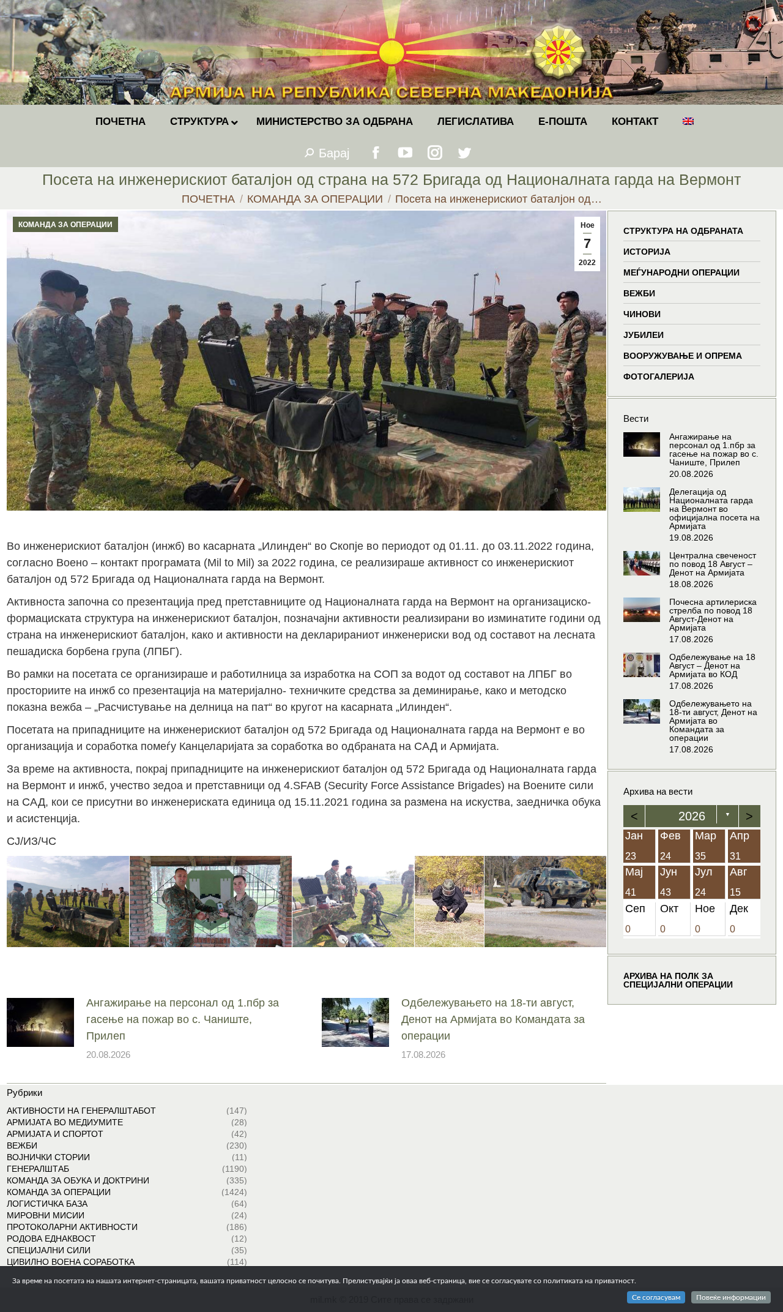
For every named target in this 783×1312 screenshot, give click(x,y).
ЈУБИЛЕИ (643, 335)
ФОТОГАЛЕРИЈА (658, 376)
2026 (691, 816)
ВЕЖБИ (639, 293)
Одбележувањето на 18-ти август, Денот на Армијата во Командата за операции (493, 1019)
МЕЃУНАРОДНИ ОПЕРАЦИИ (681, 272)
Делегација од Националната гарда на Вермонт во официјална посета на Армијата (714, 508)
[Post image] (40, 1022)
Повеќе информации (731, 1297)
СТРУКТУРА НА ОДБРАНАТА (683, 231)
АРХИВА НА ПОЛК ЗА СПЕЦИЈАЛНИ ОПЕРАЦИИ (678, 981)
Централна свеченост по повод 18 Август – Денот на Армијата (712, 564)
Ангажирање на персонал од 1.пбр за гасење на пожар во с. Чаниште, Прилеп (182, 1019)
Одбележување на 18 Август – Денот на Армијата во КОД (712, 665)
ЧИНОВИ (642, 314)
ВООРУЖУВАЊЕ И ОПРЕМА (682, 355)
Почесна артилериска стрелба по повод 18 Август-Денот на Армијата (713, 615)
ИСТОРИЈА (646, 251)
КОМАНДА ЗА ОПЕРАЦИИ (65, 224)
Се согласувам (656, 1297)
